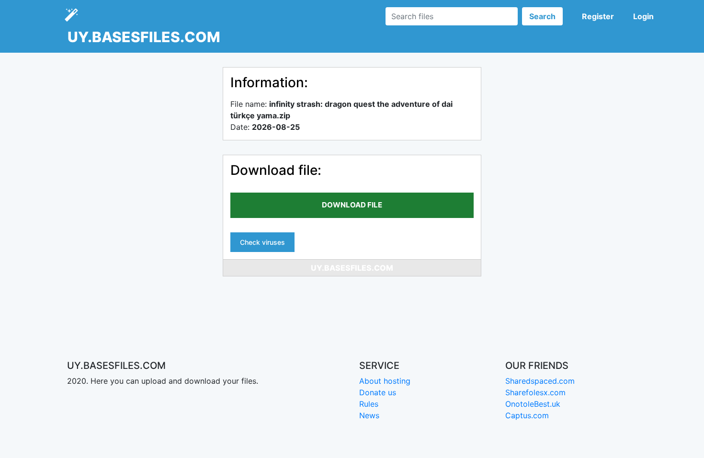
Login (643, 16)
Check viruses (262, 242)
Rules (368, 404)
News (369, 415)
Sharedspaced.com (540, 381)
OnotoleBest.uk (532, 404)
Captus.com (527, 415)
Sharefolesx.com (535, 392)
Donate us (377, 392)
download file (352, 204)
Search (542, 16)
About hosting (384, 381)
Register (598, 16)
